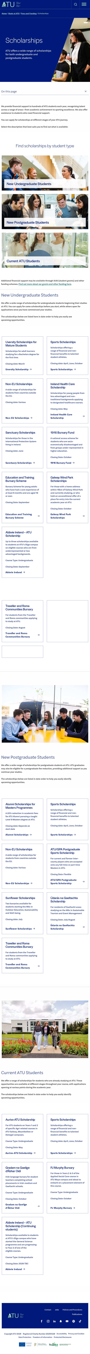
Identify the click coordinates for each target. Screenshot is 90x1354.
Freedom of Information (42, 1337)
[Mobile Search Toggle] (75, 4)
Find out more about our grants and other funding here (45, 283)
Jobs (57, 1309)
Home (4, 13)
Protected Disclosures (62, 1337)
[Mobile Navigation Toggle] (84, 4)
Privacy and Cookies (76, 1333)
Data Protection (25, 1337)
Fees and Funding (29, 13)
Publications (77, 1314)
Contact (48, 1309)
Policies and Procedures (72, 1309)
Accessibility (62, 1333)
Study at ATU (13, 13)
